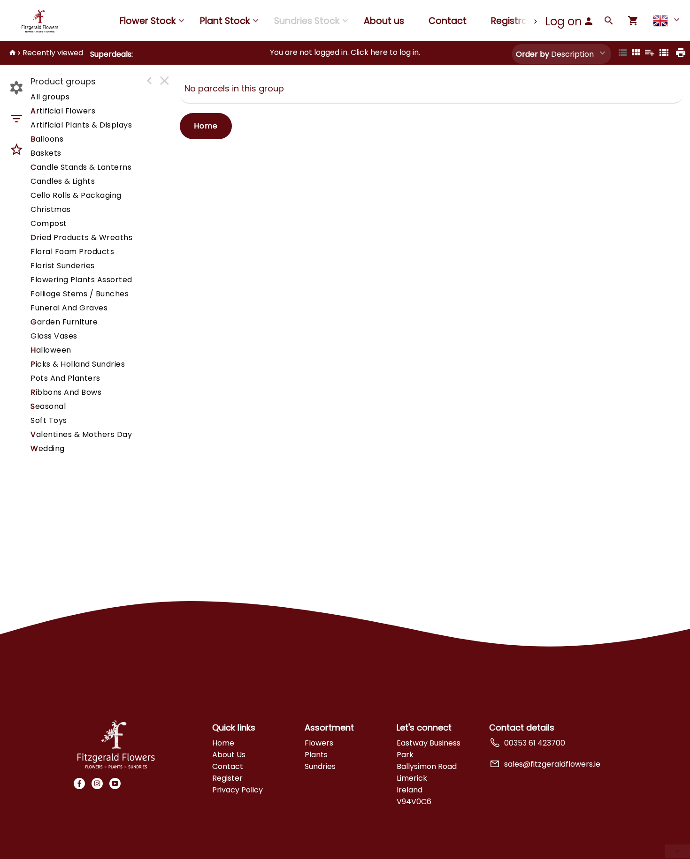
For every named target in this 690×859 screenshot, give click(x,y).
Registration (518, 21)
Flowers (319, 743)
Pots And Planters (65, 378)
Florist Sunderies (63, 265)
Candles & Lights (63, 181)
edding (48, 448)
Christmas (51, 209)
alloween (51, 350)
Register (227, 778)
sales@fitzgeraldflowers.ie (552, 764)
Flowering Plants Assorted (81, 279)
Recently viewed (53, 52)
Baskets (46, 153)
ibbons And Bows (66, 392)
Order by (532, 54)
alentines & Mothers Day (81, 434)
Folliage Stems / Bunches (80, 293)
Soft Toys (49, 420)
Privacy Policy (237, 789)
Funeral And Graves (69, 307)
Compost (49, 223)
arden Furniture (64, 321)
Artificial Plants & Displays (81, 125)
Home (206, 126)
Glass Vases (54, 336)
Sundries (320, 766)
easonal (48, 406)
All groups (50, 96)
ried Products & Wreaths (81, 237)
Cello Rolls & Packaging (76, 195)
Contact (448, 21)
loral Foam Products (72, 251)
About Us (228, 754)
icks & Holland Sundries (78, 364)
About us (384, 21)
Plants (316, 754)
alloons (47, 139)
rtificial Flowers (63, 110)
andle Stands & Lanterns (81, 167)
